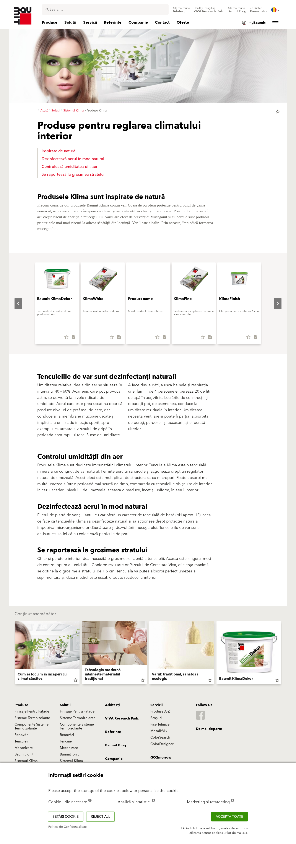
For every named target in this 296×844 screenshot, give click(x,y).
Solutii (65, 705)
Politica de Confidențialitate (67, 826)
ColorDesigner (162, 744)
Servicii (156, 705)
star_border (277, 111)
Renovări (22, 735)
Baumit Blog (115, 745)
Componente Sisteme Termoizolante (32, 726)
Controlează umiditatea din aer (70, 166)
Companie (114, 759)
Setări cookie (66, 817)
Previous (15, 303)
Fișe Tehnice (159, 724)
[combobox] (105, 9)
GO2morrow (160, 757)
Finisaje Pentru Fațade (32, 711)
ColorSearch (160, 737)
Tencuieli (21, 741)
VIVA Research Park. (122, 718)
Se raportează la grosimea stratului (73, 174)
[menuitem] (181, 10)
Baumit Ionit (24, 754)
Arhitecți (112, 705)
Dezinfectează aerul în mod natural (73, 159)
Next (274, 303)
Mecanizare (24, 748)
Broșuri (156, 718)
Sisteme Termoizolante (32, 718)
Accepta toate (229, 817)
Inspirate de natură (58, 151)
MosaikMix (158, 731)
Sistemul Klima (26, 761)
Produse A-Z (160, 711)
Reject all (100, 817)
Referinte (113, 732)
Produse (21, 705)
